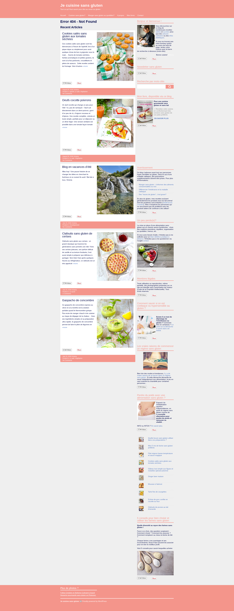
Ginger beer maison (155, 476)
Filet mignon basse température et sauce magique (160, 454)
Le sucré (72, 291)
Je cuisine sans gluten (81, 5)
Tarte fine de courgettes (157, 492)
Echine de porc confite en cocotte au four (158, 500)
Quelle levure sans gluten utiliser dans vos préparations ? (160, 439)
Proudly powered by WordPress (94, 601)
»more (85, 66)
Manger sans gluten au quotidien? (101, 15)
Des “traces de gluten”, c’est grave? (152, 194)
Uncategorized (74, 225)
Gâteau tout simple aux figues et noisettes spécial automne (160, 470)
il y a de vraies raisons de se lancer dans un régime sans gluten (153, 375)
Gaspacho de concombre (78, 300)
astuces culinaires (162, 35)
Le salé (77, 91)
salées (158, 32)
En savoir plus (156, 426)
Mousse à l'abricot (155, 484)
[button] (145, 111)
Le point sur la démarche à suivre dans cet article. (165, 327)
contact (146, 241)
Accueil (63, 15)
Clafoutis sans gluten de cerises (77, 235)
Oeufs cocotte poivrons (76, 100)
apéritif (71, 91)
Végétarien (84, 91)
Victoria (76, 89)
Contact (140, 15)
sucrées (166, 32)
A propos (120, 15)
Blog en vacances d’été (76, 166)
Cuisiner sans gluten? (77, 15)
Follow (68, 83)
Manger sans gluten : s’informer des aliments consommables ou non (156, 185)
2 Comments (67, 293)
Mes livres (131, 15)
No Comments (67, 93)
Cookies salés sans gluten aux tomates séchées (74, 36)
